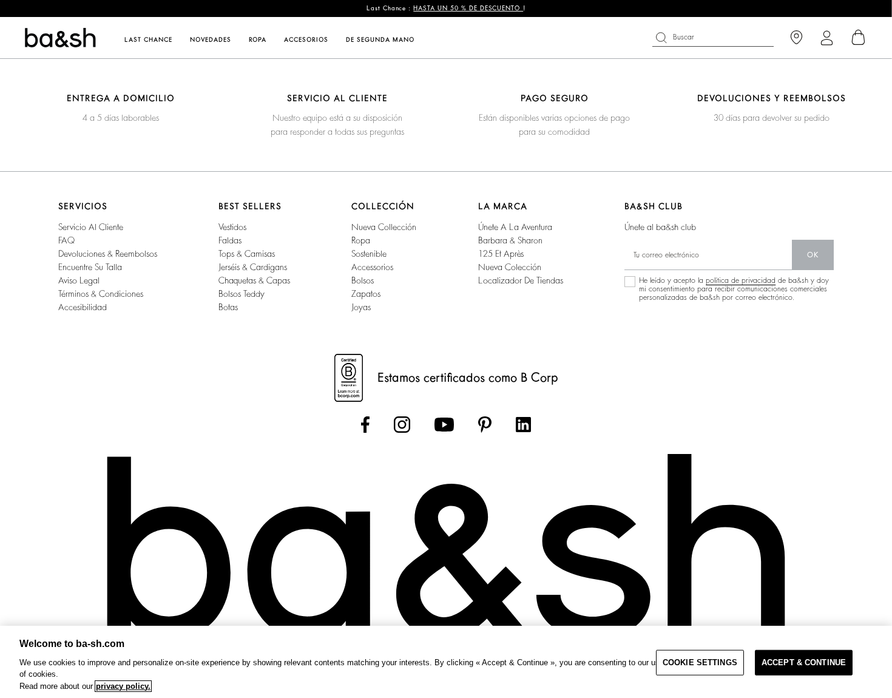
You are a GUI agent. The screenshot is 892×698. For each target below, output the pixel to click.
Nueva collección (383, 227)
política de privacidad (740, 280)
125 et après (501, 253)
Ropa (360, 240)
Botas (228, 307)
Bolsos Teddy (241, 294)
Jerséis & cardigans (252, 267)
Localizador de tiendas (520, 280)
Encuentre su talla (90, 267)
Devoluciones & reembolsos (107, 253)
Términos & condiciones (100, 294)
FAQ (66, 240)
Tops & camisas (246, 253)
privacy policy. (123, 686)
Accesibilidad (82, 307)
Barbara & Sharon (510, 240)
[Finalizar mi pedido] (859, 38)
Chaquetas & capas (254, 280)
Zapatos (365, 294)
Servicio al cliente (90, 227)
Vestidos (232, 227)
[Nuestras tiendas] (796, 38)
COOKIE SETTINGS (700, 662)
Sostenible (369, 253)
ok (813, 255)
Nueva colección (509, 267)
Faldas (230, 240)
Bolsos (362, 280)
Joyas (361, 307)
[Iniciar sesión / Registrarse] (826, 38)
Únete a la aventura (515, 227)
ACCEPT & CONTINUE (804, 662)
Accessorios (372, 267)
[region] (446, 662)
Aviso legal (79, 280)
